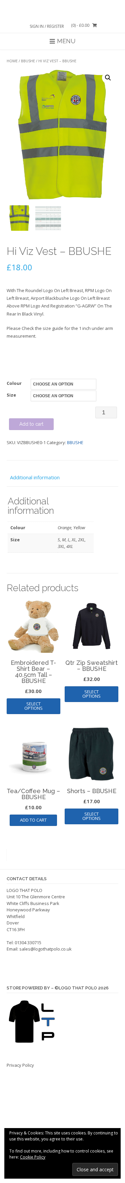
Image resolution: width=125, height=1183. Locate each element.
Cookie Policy (32, 1157)
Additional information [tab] (35, 477)
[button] (108, 78)
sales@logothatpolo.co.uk (45, 949)
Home (12, 60)
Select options (33, 706)
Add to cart (31, 424)
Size (11, 395)
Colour (14, 383)
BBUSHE (28, 60)
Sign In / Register (47, 26)
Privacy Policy (20, 1065)
